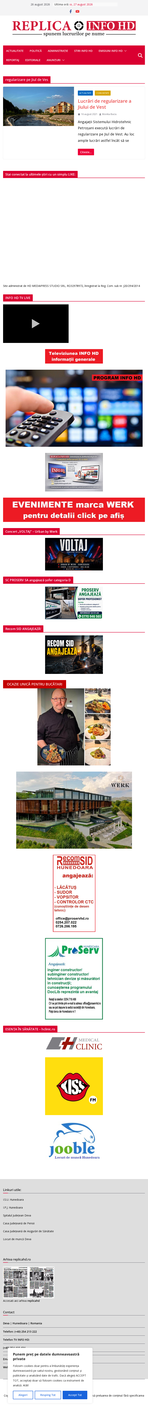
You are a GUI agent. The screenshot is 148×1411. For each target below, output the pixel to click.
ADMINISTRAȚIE (58, 51)
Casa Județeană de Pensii (18, 1223)
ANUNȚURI (54, 60)
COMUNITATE (102, 93)
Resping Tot (48, 1395)
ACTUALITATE (15, 51)
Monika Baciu (109, 114)
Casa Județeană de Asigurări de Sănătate (28, 1231)
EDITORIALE (32, 60)
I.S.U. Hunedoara (13, 1199)
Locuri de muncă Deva (17, 1239)
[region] (50, 1375)
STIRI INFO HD (83, 51)
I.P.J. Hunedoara (13, 1207)
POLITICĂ (36, 51)
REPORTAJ (12, 60)
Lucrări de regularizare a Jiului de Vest (104, 104)
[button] (125, 51)
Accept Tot (75, 1395)
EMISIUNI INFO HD (111, 51)
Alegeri (23, 1395)
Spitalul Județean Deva (17, 1215)
